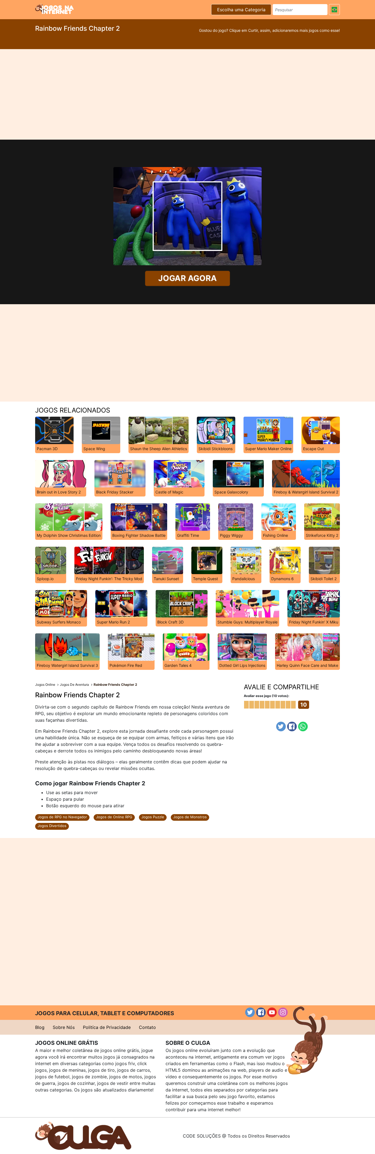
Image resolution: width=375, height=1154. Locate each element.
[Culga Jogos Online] (83, 1135)
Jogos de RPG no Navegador (62, 817)
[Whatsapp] (303, 726)
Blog (39, 1027)
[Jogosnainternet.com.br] (54, 8)
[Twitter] (281, 726)
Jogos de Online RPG (114, 817)
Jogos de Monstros (190, 817)
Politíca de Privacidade (107, 1027)
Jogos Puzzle (152, 817)
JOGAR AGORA (187, 278)
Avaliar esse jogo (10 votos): (266, 696)
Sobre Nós (64, 1027)
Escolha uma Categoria (241, 9)
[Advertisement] (187, 94)
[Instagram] (283, 1012)
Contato (147, 1027)
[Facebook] (292, 726)
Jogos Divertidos (52, 825)
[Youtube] (272, 1012)
